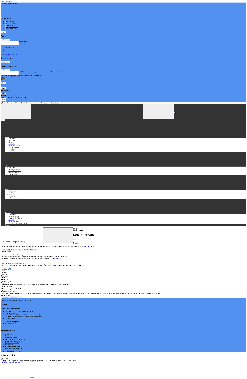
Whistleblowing (9, 344)
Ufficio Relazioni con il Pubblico (15, 339)
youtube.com (5, 269)
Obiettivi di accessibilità (12, 343)
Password (22, 44)
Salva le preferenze (15, 297)
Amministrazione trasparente (13, 348)
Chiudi (3, 83)
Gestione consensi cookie (12, 346)
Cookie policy (9, 334)
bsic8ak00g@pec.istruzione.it (25, 316)
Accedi (3, 32)
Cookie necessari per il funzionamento (12, 263)
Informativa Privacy (11, 337)
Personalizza (5, 249)
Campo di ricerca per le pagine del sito (12, 242)
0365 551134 (11, 313)
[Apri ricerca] (158, 111)
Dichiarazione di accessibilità (13, 341)
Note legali (8, 336)
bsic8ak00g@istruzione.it (24, 315)
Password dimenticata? (8, 47)
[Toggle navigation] (16, 111)
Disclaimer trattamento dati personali (12, 362)
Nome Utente (23, 42)
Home (75, 228)
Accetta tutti (30, 249)
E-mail (21, 72)
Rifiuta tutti (16, 249)
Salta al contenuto (6, 1)
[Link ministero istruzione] (9, 3)
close (3, 120)
